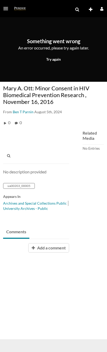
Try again (53, 59)
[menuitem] (77, 9)
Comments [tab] (16, 231)
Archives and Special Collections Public (35, 203)
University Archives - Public (25, 208)
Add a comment (51, 247)
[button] (7, 8)
